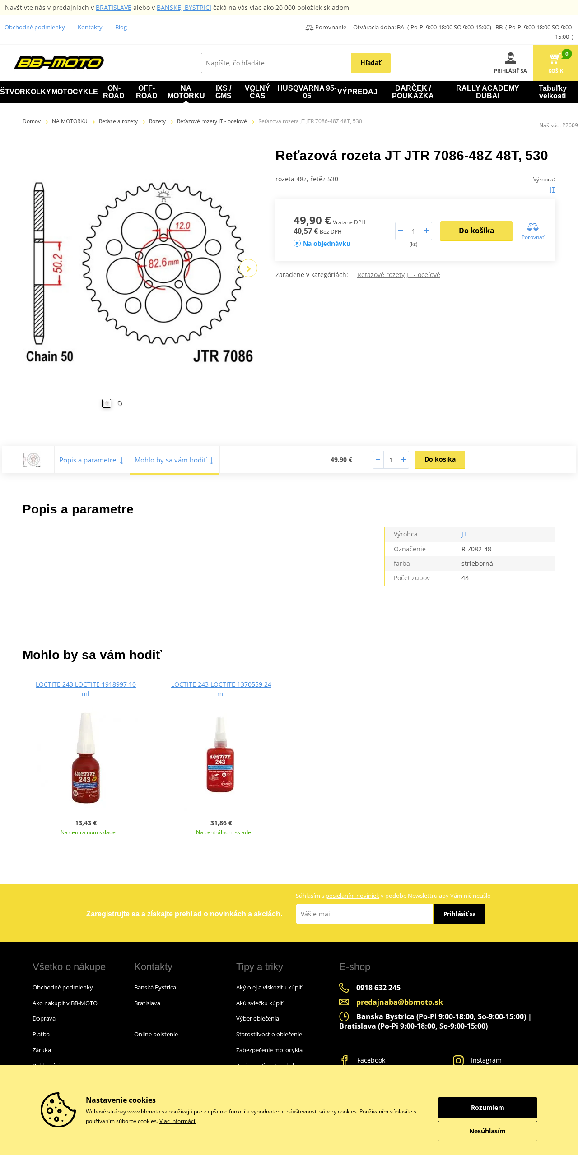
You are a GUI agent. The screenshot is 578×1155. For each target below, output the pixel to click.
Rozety (157, 121)
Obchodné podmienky (35, 27)
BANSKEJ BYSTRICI (184, 7)
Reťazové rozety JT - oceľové (212, 121)
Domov (32, 121)
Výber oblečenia (257, 1018)
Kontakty (90, 27)
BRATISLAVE (113, 7)
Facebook (370, 1060)
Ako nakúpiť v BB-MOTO (65, 1003)
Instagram (485, 1060)
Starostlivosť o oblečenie (269, 1034)
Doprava (44, 1018)
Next (248, 268)
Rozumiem (487, 1107)
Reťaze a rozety (118, 121)
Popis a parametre (87, 459)
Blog (121, 27)
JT (552, 189)
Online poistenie (156, 1034)
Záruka (42, 1050)
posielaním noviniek (352, 896)
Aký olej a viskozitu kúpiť (269, 987)
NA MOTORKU (70, 121)
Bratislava (147, 1003)
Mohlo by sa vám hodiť (170, 459)
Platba (41, 1034)
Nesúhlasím (487, 1131)
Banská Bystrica (155, 987)
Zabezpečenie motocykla (269, 1050)
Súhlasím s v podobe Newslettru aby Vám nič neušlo (393, 896)
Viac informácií (177, 1121)
